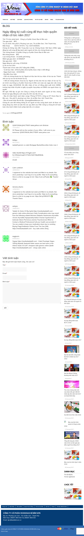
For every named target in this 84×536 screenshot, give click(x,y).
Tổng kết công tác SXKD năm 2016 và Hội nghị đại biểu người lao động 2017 (72, 443)
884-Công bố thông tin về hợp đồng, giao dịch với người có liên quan (71, 117)
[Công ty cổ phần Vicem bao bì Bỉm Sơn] (42, 9)
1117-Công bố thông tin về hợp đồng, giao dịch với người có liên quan (72, 96)
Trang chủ (4, 506)
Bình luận (6, 281)
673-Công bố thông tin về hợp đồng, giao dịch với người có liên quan (71, 174)
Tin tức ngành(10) (69, 477)
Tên (4, 265)
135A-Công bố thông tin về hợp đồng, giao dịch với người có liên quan (72, 259)
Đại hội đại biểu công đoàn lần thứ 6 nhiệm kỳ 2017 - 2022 (72, 357)
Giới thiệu (12, 506)
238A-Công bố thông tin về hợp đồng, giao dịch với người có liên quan (72, 216)
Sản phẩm (19, 506)
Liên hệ (47, 506)
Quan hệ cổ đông (28, 506)
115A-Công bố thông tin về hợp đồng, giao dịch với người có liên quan (72, 280)
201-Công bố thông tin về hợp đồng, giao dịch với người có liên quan (71, 237)
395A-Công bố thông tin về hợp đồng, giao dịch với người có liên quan (72, 195)
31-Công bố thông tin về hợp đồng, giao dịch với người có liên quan (72, 301)
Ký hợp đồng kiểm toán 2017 (72, 340)
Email (5, 273)
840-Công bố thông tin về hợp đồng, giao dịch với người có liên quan (71, 139)
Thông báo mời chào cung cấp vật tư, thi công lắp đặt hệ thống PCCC (72, 57)
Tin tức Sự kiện (39, 506)
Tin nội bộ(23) (68, 474)
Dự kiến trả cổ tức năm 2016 (72, 415)
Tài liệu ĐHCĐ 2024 (62, 506)
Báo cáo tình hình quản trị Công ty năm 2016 (72, 424)
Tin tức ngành (6, 113)
